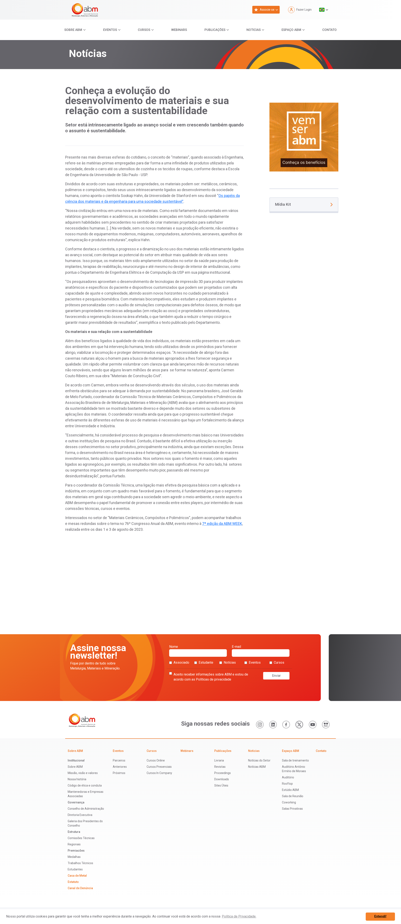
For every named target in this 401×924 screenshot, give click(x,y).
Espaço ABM (291, 30)
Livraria (219, 760)
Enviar (276, 676)
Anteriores (120, 766)
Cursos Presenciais (159, 766)
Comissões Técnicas (81, 838)
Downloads (221, 779)
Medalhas (74, 856)
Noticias (253, 30)
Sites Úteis (221, 785)
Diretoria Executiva (80, 815)
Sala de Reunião (292, 796)
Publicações (214, 30)
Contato (329, 30)
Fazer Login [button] (304, 9)
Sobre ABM (73, 30)
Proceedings (222, 773)
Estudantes (75, 869)
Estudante (206, 662)
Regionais (74, 844)
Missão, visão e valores (83, 773)
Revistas (220, 766)
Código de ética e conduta (85, 785)
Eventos (110, 30)
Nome (173, 647)
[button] (324, 9)
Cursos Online (156, 760)
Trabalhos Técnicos (80, 863)
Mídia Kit (283, 204)
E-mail (236, 647)
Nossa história (77, 779)
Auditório (288, 777)
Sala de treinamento (295, 760)
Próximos (119, 773)
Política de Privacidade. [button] (239, 916)
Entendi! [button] (380, 916)
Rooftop (287, 783)
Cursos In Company (159, 773)
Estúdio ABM (290, 790)
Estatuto (73, 882)
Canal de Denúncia (80, 888)
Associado (181, 662)
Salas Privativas (292, 808)
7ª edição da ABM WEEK (222, 523)
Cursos (144, 30)
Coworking (289, 802)
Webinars (179, 30)
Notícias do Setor (259, 760)
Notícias (230, 662)
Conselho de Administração (86, 808)
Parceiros (119, 760)
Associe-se (267, 9)
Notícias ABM (257, 766)
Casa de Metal (77, 875)
